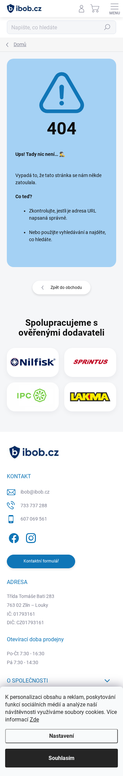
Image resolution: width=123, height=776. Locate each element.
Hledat (107, 27)
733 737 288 (33, 505)
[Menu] (114, 8)
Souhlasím (61, 758)
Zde (34, 719)
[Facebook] (13, 537)
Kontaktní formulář (41, 561)
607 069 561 (33, 519)
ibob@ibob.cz (35, 492)
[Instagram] (30, 537)
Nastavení (61, 736)
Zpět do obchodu (66, 287)
